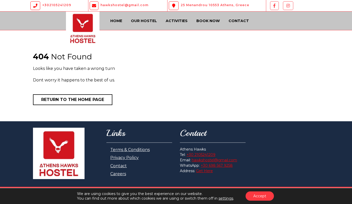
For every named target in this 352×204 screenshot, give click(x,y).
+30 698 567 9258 (217, 165)
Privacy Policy (124, 157)
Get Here (204, 171)
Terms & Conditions (130, 149)
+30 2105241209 (201, 154)
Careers (118, 173)
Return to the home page (72, 99)
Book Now (208, 20)
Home (116, 20)
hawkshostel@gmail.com (214, 160)
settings (226, 198)
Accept (259, 196)
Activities (177, 20)
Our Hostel (144, 20)
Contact (239, 20)
